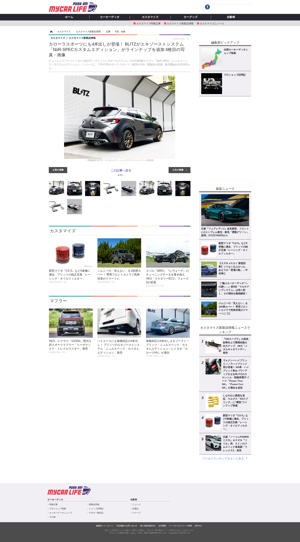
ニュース (136, 504)
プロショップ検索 (57, 508)
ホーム (69, 17)
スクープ (136, 513)
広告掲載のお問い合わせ (126, 526)
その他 (52, 517)
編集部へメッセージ (104, 526)
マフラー (58, 300)
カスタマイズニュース (212, 23)
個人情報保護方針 (147, 526)
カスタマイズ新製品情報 (180, 23)
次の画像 (179, 169)
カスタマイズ (150, 17)
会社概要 (162, 526)
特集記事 (53, 504)
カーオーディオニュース (60, 513)
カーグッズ (191, 17)
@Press (198, 526)
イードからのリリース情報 (180, 526)
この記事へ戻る (121, 172)
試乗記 (135, 508)
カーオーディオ (109, 17)
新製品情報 (94, 504)
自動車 (231, 17)
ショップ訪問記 (96, 508)
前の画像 (59, 169)
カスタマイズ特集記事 (148, 23)
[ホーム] (51, 31)
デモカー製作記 (96, 513)
